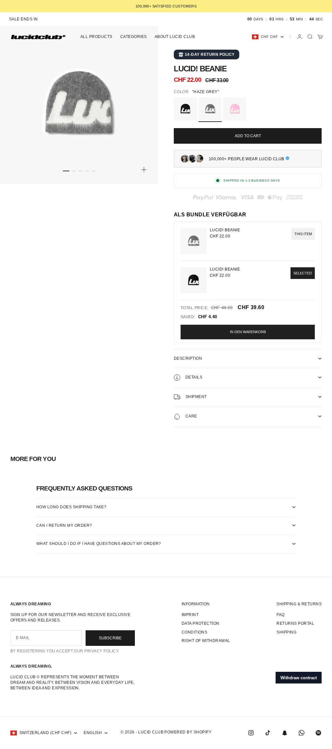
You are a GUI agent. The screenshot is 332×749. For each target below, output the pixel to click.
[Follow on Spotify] (318, 733)
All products (96, 36)
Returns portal (295, 623)
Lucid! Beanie (225, 269)
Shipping (286, 632)
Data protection (200, 623)
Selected (302, 273)
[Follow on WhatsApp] (301, 733)
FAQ (280, 614)
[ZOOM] (143, 169)
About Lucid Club (175, 36)
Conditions (195, 632)
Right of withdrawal (206, 640)
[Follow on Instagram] (251, 733)
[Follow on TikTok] (268, 733)
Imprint (190, 614)
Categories (133, 36)
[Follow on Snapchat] (284, 733)
